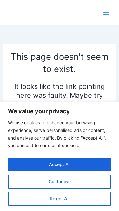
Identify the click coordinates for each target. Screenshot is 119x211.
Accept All (59, 164)
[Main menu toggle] (106, 12)
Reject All (59, 198)
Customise (60, 181)
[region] (59, 156)
